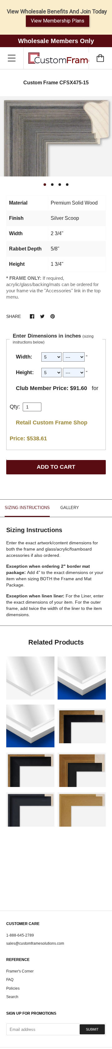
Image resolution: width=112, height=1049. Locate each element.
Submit (92, 1029)
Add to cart (56, 467)
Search (12, 997)
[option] (56, 136)
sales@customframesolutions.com (35, 943)
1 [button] (45, 184)
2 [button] (52, 184)
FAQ (9, 979)
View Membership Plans (57, 21)
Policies (13, 988)
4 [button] (67, 184)
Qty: (15, 406)
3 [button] (59, 184)
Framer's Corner (20, 971)
